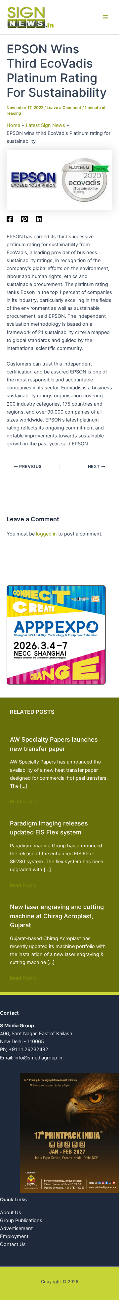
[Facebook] (10, 219)
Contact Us (13, 1244)
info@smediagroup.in (38, 1058)
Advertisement (16, 1228)
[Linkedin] (39, 219)
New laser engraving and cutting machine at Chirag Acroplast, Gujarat (57, 916)
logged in (46, 534)
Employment (14, 1236)
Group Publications (21, 1220)
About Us (10, 1212)
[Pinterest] (24, 219)
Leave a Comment (64, 107)
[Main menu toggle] (105, 17)
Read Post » (23, 802)
